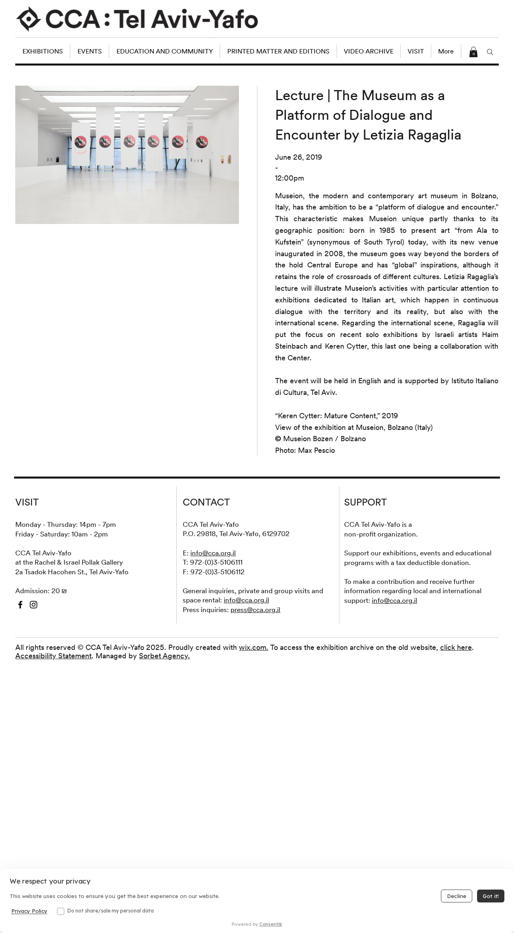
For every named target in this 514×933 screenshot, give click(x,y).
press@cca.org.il (255, 610)
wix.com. (253, 647)
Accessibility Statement (53, 655)
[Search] (490, 51)
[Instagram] (34, 605)
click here (456, 647)
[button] (473, 52)
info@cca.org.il (213, 553)
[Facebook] (20, 605)
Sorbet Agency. (164, 655)
